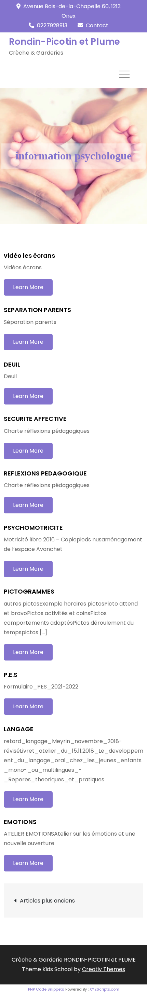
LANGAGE (19, 729)
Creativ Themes (103, 969)
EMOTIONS (20, 822)
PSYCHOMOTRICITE (33, 527)
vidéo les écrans (29, 255)
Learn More (28, 287)
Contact (97, 25)
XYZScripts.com (104, 989)
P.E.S (10, 674)
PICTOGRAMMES (29, 591)
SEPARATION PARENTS (37, 310)
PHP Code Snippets (46, 989)
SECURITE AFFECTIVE (35, 418)
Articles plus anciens (47, 901)
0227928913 (52, 25)
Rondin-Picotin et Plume (64, 42)
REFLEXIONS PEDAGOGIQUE (45, 473)
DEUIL (12, 364)
